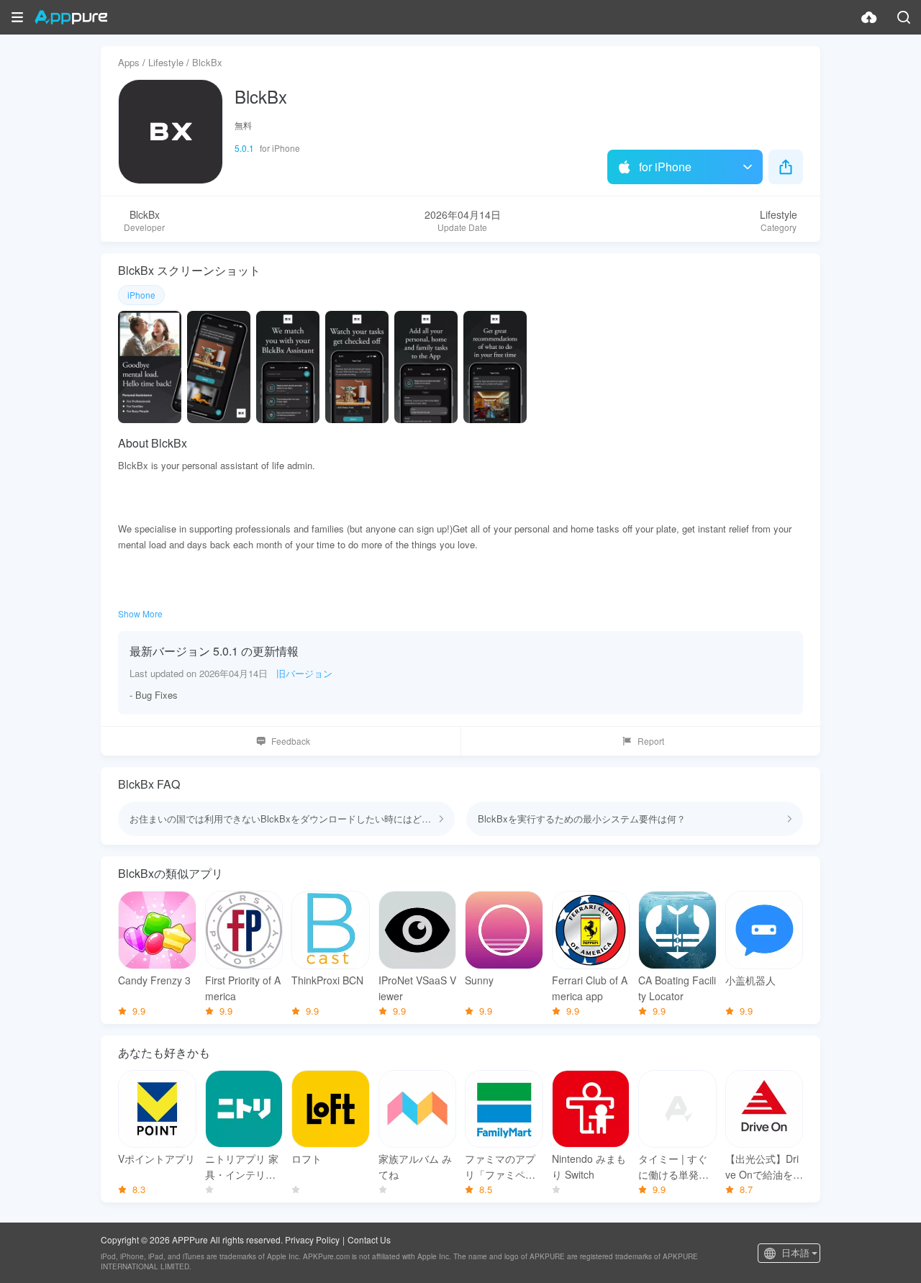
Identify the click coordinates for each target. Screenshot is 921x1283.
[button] (17, 17)
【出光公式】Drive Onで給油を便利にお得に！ (764, 1166)
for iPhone (665, 166)
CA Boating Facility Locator (677, 988)
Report (651, 741)
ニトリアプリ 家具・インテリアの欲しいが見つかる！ (241, 1166)
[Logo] (71, 17)
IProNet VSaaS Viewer (417, 988)
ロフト (306, 1158)
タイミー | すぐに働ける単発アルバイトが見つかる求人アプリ (673, 1166)
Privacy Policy (312, 1239)
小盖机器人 (750, 980)
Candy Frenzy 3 (154, 980)
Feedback (290, 741)
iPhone (141, 295)
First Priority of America (243, 988)
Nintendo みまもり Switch (589, 1166)
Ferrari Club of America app (589, 988)
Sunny (479, 980)
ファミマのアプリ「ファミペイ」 (500, 1166)
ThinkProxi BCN (327, 980)
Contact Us (369, 1239)
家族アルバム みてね (415, 1166)
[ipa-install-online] (869, 17)
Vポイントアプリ (156, 1158)
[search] (903, 17)
